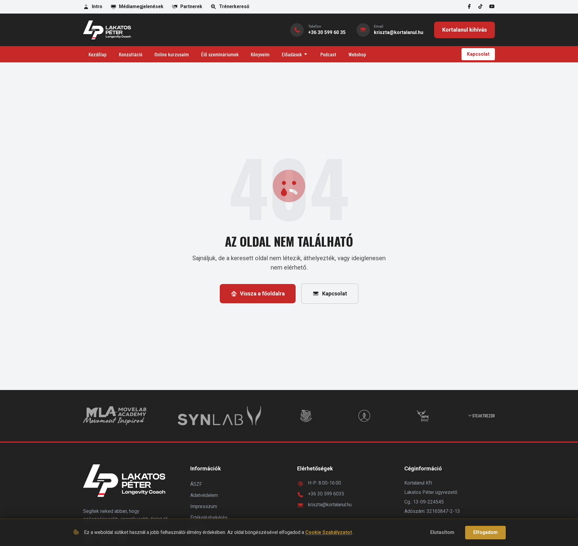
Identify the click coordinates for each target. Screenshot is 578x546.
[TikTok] (481, 6)
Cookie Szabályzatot (328, 532)
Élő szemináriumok (220, 54)
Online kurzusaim (171, 54)
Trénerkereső (234, 6)
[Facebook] (469, 6)
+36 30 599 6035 (326, 494)
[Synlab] (219, 415)
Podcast (328, 54)
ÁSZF (196, 484)
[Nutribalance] (305, 415)
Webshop (357, 54)
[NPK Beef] (423, 415)
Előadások (292, 54)
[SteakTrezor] (481, 415)
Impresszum (203, 506)
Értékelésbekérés (209, 517)
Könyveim (260, 54)
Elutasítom (442, 532)
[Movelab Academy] (114, 415)
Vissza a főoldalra (262, 293)
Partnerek (191, 6)
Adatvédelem (204, 495)
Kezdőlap (98, 54)
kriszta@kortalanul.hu (330, 504)
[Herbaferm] (364, 415)
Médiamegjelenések (141, 6)
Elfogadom (485, 532)
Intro (97, 6)
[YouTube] (492, 6)
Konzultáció (130, 54)
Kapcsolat (478, 54)
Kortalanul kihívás (464, 30)
